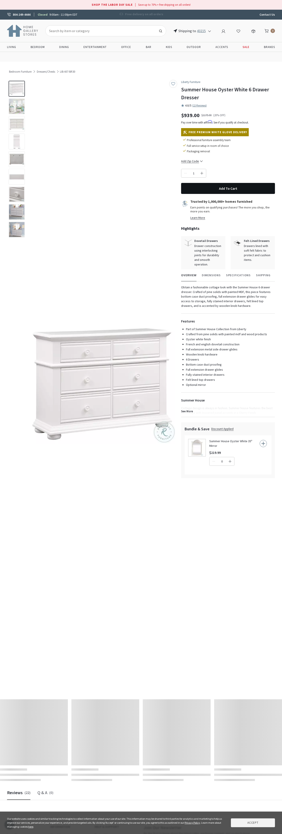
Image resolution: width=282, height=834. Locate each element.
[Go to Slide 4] (17, 141)
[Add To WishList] (173, 84)
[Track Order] (253, 30)
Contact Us (267, 15)
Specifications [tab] (238, 275)
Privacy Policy (192, 822)
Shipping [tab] (263, 275)
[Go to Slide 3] (17, 124)
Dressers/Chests (46, 72)
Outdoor (194, 47)
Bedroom (38, 47)
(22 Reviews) (199, 105)
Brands (269, 47)
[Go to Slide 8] (17, 212)
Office (126, 47)
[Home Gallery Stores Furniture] (22, 30)
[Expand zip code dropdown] (209, 31)
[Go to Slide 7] (17, 194)
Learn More (197, 218)
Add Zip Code (190, 161)
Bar (148, 47)
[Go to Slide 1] (17, 89)
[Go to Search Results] (160, 30)
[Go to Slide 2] (17, 106)
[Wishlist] (238, 30)
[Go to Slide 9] (17, 229)
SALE (246, 47)
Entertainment (95, 47)
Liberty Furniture (190, 82)
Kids (169, 47)
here (30, 826)
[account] (223, 30)
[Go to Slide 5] (17, 159)
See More (187, 411)
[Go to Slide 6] (17, 177)
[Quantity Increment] (202, 173)
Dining (64, 47)
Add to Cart (228, 188)
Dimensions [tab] (211, 275)
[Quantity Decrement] (185, 173)
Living (11, 47)
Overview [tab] (188, 275)
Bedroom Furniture (20, 72)
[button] (102, 384)
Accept (252, 823)
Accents (221, 47)
